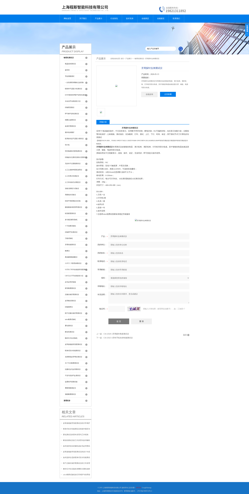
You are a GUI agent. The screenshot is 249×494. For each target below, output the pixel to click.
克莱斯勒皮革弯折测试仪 (73, 357)
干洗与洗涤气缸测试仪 (73, 375)
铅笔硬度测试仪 (70, 213)
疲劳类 (67, 70)
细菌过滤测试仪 (70, 120)
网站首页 (67, 18)
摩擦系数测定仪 (70, 388)
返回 (185, 335)
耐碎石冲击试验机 (71, 338)
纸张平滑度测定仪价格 (73, 201)
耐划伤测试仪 (69, 332)
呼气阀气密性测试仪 (72, 114)
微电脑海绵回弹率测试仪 (73, 207)
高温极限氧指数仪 (71, 257)
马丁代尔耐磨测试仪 (72, 363)
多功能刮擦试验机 (71, 220)
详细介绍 (103, 122)
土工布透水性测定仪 (72, 176)
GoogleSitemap (146, 488)
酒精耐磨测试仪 (70, 394)
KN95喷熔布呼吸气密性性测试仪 (75, 96)
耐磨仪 (67, 251)
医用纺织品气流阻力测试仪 (74, 139)
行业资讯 (114, 18)
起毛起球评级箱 (70, 282)
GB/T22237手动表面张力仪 (74, 276)
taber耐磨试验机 (70, 319)
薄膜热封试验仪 (70, 195)
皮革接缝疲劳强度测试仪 (73, 344)
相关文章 (69, 412)
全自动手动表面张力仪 (73, 101)
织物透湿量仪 (69, 107)
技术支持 (129, 18)
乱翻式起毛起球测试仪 (73, 369)
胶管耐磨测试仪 (70, 288)
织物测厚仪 (69, 307)
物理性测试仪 (139, 58)
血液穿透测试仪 (70, 126)
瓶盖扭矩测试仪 (70, 64)
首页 (122, 58)
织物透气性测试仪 (71, 232)
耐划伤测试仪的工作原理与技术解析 (76, 440)
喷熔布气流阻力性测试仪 (73, 89)
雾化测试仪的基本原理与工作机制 (75, 435)
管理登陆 (127, 491)
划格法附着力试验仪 (72, 188)
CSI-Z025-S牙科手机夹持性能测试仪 (118, 338)
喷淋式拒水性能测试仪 (73, 351)
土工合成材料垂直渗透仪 (73, 170)
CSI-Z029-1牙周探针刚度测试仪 (116, 334)
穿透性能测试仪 (70, 245)
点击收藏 (168, 94)
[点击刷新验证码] (133, 309)
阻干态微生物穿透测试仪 (73, 313)
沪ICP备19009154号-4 (144, 491)
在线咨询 (149, 94)
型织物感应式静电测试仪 (73, 151)
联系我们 (176, 18)
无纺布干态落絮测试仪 (73, 163)
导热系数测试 (69, 76)
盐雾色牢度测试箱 (71, 382)
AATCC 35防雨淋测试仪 (73, 263)
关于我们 (83, 18)
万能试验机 (69, 238)
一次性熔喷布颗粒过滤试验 (74, 82)
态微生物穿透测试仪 (72, 294)
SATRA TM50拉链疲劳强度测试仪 (76, 271)
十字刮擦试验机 (70, 226)
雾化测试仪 (69, 326)
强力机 (67, 145)
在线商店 (145, 18)
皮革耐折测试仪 (70, 301)
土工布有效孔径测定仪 (73, 182)
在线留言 (160, 18)
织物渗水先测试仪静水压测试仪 (76, 157)
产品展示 (98, 18)
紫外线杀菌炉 (69, 132)
